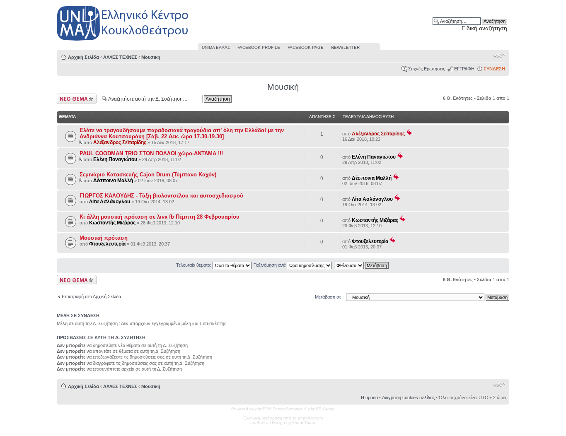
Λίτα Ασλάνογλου (109, 202)
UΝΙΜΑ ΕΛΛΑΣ (216, 47)
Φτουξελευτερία (107, 244)
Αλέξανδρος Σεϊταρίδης (119, 142)
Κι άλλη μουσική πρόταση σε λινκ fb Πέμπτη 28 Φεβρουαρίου (159, 217)
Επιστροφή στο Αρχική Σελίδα (91, 296)
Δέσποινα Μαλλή (113, 180)
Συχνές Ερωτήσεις (426, 68)
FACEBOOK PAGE (306, 47)
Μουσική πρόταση (104, 238)
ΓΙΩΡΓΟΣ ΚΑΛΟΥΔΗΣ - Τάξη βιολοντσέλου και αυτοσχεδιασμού (161, 196)
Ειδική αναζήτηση (484, 28)
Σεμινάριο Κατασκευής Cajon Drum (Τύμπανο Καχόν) (148, 174)
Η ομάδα (369, 397)
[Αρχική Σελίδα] (123, 41)
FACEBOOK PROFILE (258, 47)
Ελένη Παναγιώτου (115, 159)
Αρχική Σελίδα (83, 57)
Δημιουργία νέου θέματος (73, 99)
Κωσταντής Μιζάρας (112, 223)
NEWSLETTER (345, 47)
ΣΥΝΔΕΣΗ (494, 68)
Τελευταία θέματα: (194, 265)
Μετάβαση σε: (329, 296)
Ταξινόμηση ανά (270, 265)
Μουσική (150, 57)
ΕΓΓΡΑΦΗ (464, 68)
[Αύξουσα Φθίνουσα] (361, 265)
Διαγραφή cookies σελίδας (408, 397)
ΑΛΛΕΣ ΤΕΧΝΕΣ (120, 57)
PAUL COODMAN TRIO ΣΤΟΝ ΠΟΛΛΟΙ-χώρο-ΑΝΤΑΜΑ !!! (151, 153)
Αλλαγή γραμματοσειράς (499, 55)
